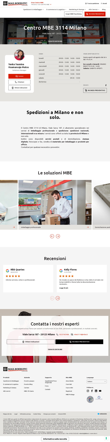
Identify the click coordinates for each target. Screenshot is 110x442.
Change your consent (49, 414)
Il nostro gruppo (29, 381)
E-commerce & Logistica (55, 9)
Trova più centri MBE (55, 41)
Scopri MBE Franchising (74, 14)
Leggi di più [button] (63, 288)
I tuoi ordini (69, 387)
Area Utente (69, 381)
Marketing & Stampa (76, 9)
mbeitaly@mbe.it (84, 433)
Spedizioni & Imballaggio (32, 9)
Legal (15, 414)
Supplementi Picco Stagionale (51, 381)
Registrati (69, 391)
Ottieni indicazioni (21, 87)
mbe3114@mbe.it (81, 334)
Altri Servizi (93, 9)
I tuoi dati (69, 384)
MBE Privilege (70, 394)
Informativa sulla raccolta (55, 439)
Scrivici (20, 76)
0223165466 (64, 334)
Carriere (26, 387)
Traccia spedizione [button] (93, 3)
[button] (52, 236)
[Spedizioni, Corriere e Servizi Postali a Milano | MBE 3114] (15, 3)
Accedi (105, 3)
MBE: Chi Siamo (29, 391)
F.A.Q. (47, 386)
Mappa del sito (7, 414)
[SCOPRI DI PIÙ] (14, 227)
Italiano (90, 381)
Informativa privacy (25, 414)
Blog (103, 9)
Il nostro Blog (28, 384)
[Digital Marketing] (102, 414)
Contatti (47, 389)
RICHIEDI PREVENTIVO (96, 14)
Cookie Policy (37, 414)
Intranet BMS (62, 414)
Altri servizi (6, 391)
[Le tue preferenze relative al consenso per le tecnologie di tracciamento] (106, 438)
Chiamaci (21, 82)
